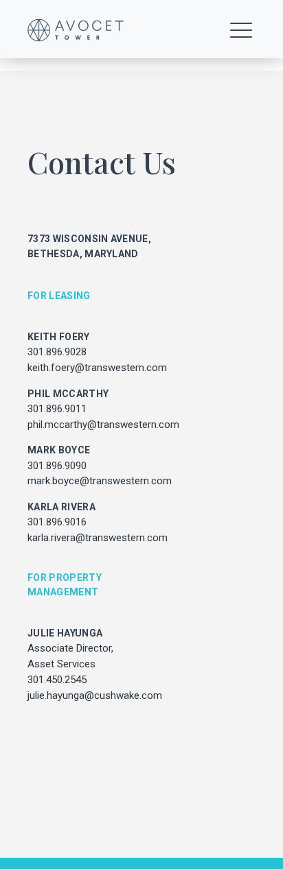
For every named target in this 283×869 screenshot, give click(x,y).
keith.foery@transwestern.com (97, 367)
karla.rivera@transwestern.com (97, 538)
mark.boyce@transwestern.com (99, 481)
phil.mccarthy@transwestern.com (103, 424)
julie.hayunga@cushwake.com (94, 695)
